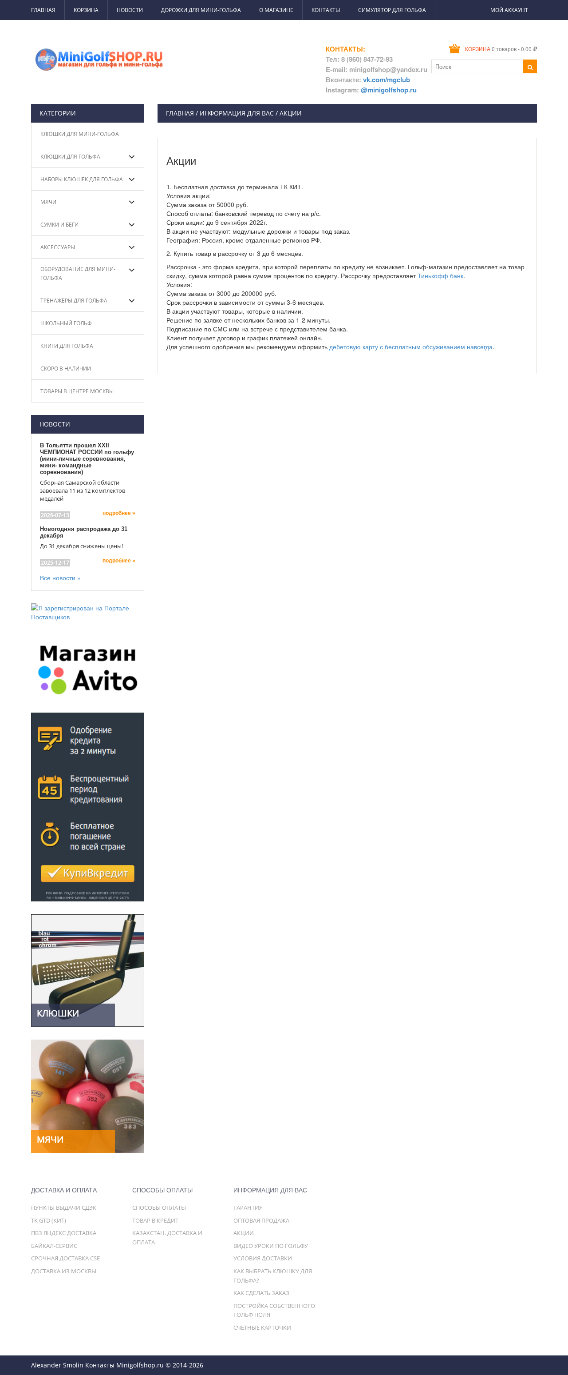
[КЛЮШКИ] (87, 969)
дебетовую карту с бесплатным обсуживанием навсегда (411, 346)
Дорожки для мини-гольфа (201, 10)
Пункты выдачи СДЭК (63, 1208)
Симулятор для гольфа (392, 10)
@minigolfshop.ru (389, 90)
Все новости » (60, 577)
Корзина (86, 10)
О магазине (276, 10)
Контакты (326, 10)
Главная (43, 10)
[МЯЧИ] (87, 1095)
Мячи (48, 202)
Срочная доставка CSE (65, 1258)
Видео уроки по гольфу (270, 1246)
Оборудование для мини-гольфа (77, 273)
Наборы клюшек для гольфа (81, 179)
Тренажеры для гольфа (73, 300)
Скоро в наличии (65, 368)
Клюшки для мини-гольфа (79, 134)
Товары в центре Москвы (77, 391)
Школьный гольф (66, 323)
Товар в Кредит (155, 1220)
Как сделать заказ (261, 1293)
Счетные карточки (262, 1327)
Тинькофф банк (440, 275)
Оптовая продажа (261, 1220)
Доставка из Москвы (63, 1271)
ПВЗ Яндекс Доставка (63, 1233)
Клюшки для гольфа (70, 156)
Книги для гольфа (66, 346)
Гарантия (248, 1208)
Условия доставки (262, 1258)
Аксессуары (57, 247)
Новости (130, 10)
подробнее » (119, 513)
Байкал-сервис (54, 1246)
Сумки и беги (59, 224)
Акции (243, 1233)
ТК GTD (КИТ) (48, 1220)
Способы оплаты (159, 1208)
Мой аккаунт (509, 10)
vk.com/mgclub (386, 79)
